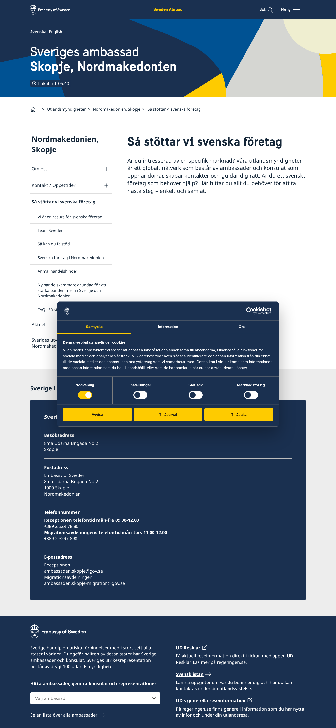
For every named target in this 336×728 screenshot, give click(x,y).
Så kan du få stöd (54, 244)
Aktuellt (40, 324)
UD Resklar (188, 648)
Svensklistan (190, 674)
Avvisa (97, 415)
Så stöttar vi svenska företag (63, 202)
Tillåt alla (238, 415)
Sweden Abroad (168, 9)
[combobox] (95, 698)
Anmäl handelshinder (57, 271)
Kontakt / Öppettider (53, 185)
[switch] (140, 395)
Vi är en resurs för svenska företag (70, 217)
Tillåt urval (168, 415)
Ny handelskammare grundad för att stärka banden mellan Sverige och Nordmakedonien (72, 290)
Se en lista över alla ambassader (63, 715)
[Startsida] (35, 109)
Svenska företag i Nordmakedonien (71, 257)
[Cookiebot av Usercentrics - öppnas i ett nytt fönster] (251, 310)
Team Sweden (50, 230)
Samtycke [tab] (94, 327)
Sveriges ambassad (103, 59)
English (55, 31)
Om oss (40, 169)
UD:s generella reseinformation (210, 700)
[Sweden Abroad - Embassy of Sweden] (54, 9)
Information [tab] (168, 327)
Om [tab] (242, 327)
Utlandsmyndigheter (66, 109)
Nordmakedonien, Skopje (116, 109)
